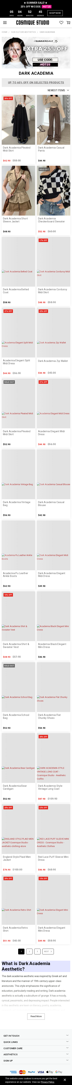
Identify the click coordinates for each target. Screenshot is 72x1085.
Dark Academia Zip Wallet (53, 361)
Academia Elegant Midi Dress (51, 433)
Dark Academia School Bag (16, 716)
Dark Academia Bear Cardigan (15, 787)
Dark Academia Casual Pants (51, 149)
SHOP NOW (55, 13)
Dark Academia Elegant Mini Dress (51, 929)
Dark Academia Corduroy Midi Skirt (52, 291)
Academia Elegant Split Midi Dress (16, 362)
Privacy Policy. (48, 1082)
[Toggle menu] (5, 22)
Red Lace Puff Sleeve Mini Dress (53, 858)
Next (46, 951)
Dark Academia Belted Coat (16, 291)
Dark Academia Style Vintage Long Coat (50, 787)
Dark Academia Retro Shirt (15, 929)
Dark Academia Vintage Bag (16, 504)
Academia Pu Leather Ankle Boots (15, 575)
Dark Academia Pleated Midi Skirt (16, 149)
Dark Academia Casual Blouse (51, 504)
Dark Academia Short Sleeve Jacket (15, 220)
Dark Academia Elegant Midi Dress (51, 575)
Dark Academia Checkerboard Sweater (51, 220)
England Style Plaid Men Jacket (17, 858)
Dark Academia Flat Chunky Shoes (49, 716)
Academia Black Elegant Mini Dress (52, 645)
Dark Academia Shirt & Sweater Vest (16, 645)
